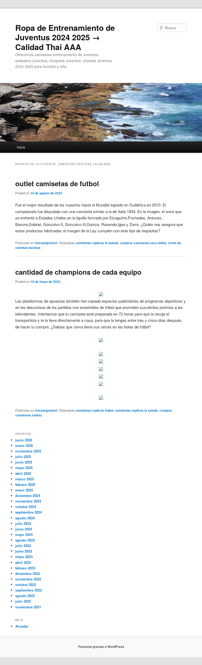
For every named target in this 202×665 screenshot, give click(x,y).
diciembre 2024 (27, 495)
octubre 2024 (25, 506)
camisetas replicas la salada (96, 242)
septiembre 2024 (28, 512)
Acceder (21, 626)
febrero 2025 (25, 484)
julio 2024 (23, 523)
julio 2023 (23, 545)
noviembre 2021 (28, 606)
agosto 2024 (25, 517)
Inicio (21, 147)
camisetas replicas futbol (94, 410)
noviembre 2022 (28, 579)
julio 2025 (23, 456)
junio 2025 (23, 462)
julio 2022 (23, 601)
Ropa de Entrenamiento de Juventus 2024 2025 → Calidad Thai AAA (65, 37)
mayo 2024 (24, 534)
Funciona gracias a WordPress (101, 646)
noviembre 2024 (28, 501)
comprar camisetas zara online (143, 242)
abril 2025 (23, 473)
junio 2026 (23, 439)
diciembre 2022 (27, 573)
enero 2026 (24, 445)
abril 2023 (23, 562)
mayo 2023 (24, 556)
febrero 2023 (25, 567)
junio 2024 (23, 528)
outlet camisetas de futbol (57, 183)
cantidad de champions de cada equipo (78, 272)
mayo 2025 (24, 467)
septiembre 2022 (28, 590)
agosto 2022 (25, 595)
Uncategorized (46, 242)
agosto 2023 (25, 540)
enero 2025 (24, 489)
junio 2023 (23, 551)
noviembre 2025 (28, 451)
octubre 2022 (25, 584)
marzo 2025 (24, 478)
